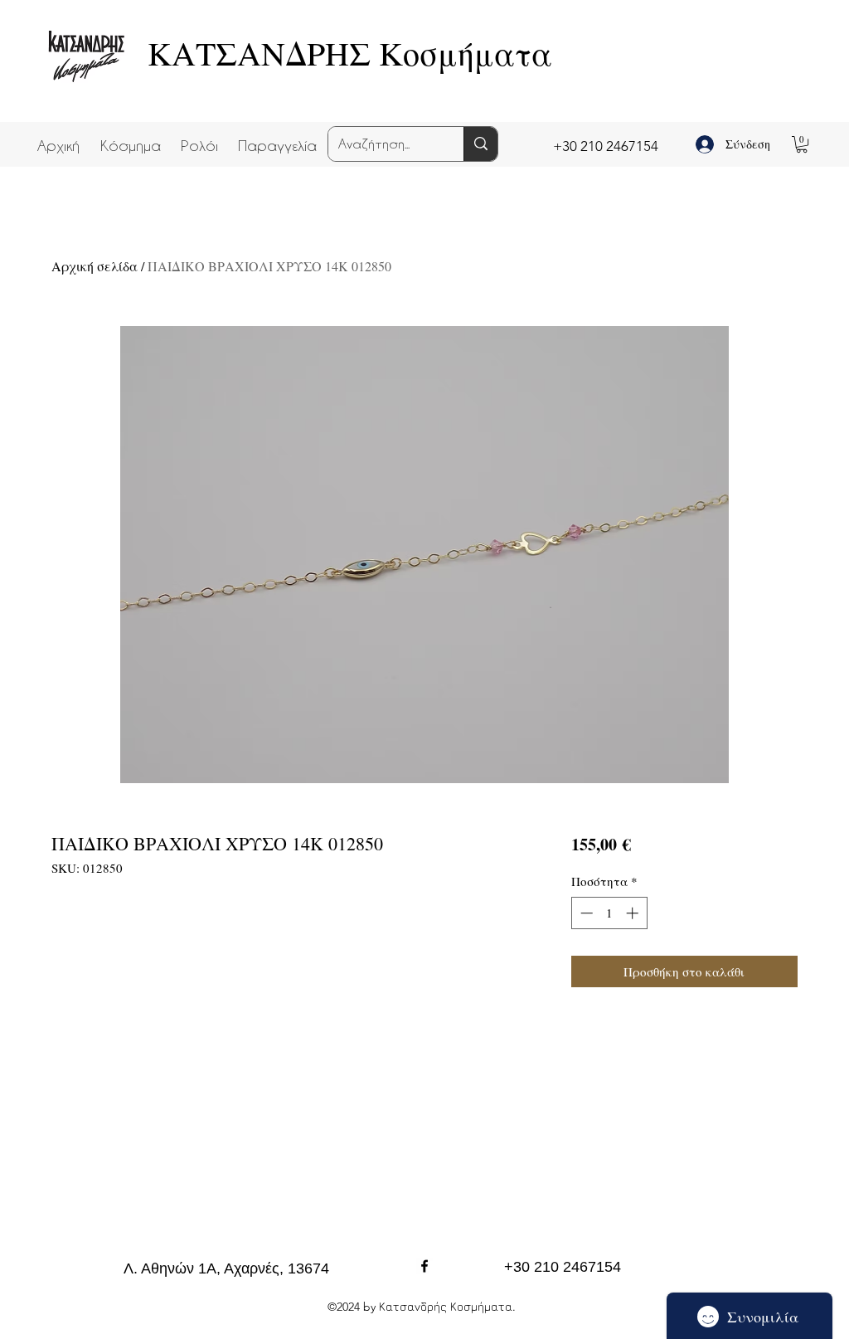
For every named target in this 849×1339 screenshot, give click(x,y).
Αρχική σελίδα (94, 266)
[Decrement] (585, 913)
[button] (130, 137)
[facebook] (424, 1266)
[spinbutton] (609, 913)
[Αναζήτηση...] (480, 144)
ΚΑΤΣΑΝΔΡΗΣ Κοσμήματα (350, 53)
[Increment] (634, 913)
